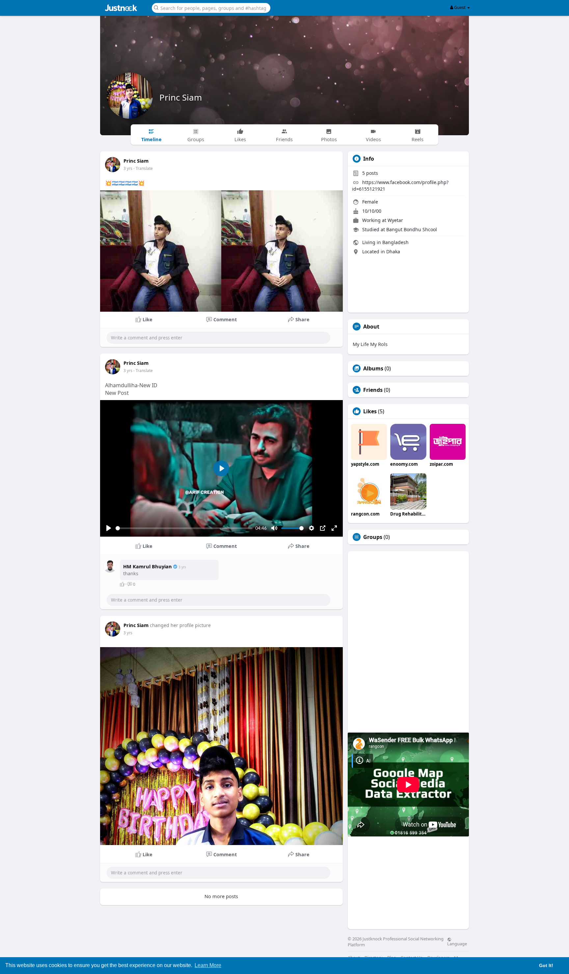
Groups (372, 537)
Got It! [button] (546, 965)
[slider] (184, 528)
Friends (373, 390)
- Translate (143, 168)
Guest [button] (460, 7)
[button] (211, 7)
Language (457, 943)
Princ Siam (180, 97)
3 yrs (127, 168)
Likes (370, 411)
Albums (373, 368)
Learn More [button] (208, 965)
